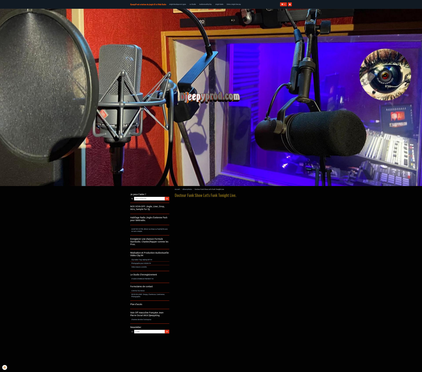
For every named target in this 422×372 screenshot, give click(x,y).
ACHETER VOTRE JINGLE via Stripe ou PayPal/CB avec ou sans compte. (149, 230)
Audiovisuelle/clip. (205, 4)
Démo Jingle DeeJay (234, 4)
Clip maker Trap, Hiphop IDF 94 (141, 260)
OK (167, 199)
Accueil (177, 189)
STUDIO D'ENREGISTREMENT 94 (142, 279)
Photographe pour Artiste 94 (141, 263)
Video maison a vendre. (139, 267)
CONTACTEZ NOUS (138, 291)
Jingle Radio (219, 4)
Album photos (187, 189)
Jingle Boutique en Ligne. (177, 4)
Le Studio (193, 4)
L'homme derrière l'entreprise (141, 319)
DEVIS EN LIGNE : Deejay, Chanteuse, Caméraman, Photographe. (148, 295)
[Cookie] (4, 367)
